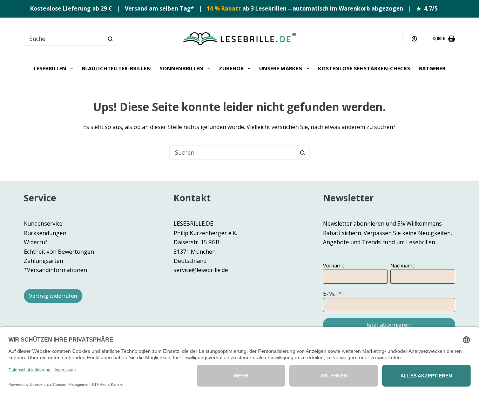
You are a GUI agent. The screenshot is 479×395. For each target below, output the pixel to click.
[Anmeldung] (414, 38)
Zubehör (231, 68)
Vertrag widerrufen (53, 295)
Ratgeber (432, 68)
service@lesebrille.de (201, 270)
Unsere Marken (281, 68)
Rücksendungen (45, 233)
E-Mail (330, 293)
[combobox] (233, 152)
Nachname (403, 265)
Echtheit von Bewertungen (59, 251)
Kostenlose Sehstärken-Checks (364, 68)
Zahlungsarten (43, 261)
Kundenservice (43, 223)
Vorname (334, 265)
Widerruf (35, 242)
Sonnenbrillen (181, 68)
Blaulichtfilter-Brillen (116, 68)
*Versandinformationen (55, 270)
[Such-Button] (110, 38)
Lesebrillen (50, 68)
